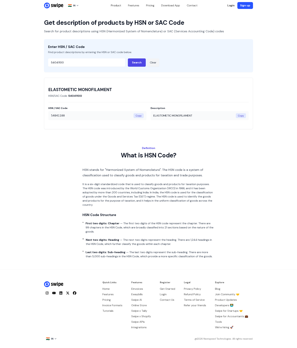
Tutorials (107, 311)
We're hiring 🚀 (224, 327)
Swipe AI (136, 300)
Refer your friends (195, 305)
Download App (170, 5)
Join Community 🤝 (227, 294)
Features (133, 5)
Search (137, 62)
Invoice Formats (112, 305)
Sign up (245, 5)
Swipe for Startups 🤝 (229, 311)
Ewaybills (137, 294)
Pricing (150, 5)
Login (231, 5)
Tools (218, 322)
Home (106, 289)
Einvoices (137, 289)
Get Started (167, 289)
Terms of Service (194, 300)
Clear (153, 62)
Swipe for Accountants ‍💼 (231, 316)
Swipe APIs (138, 322)
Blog (217, 289)
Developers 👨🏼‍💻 (224, 305)
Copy (139, 115)
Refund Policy (192, 294)
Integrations (139, 327)
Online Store (139, 305)
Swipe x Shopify (141, 316)
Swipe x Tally (139, 311)
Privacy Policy (192, 289)
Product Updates (226, 300)
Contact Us (167, 300)
